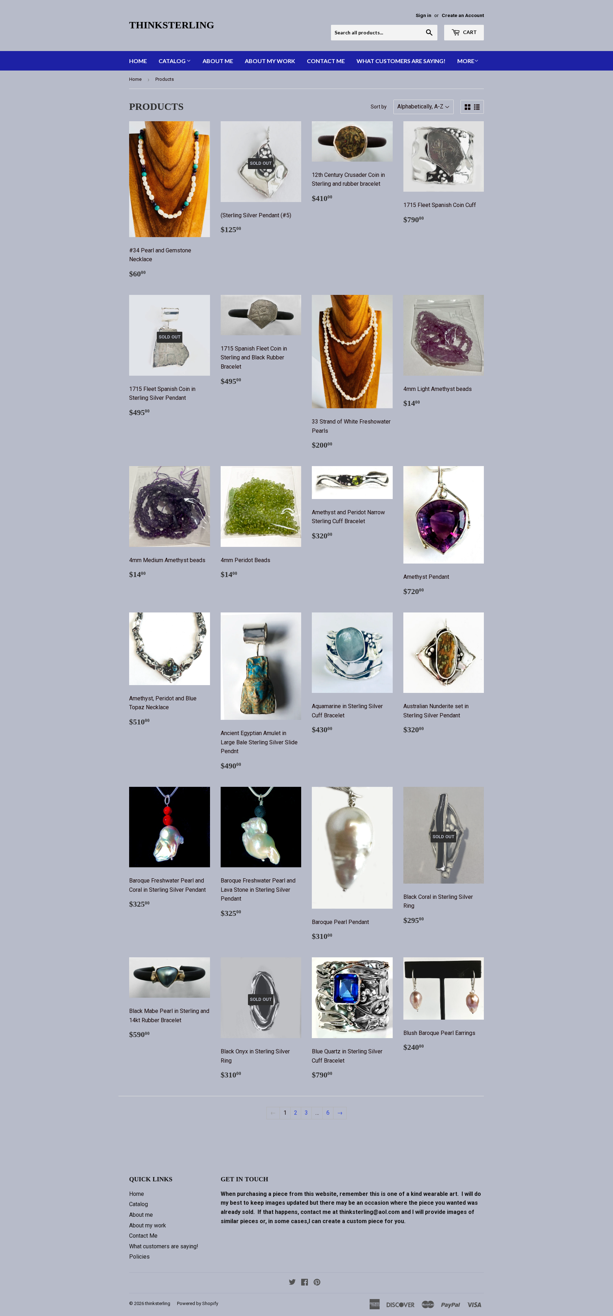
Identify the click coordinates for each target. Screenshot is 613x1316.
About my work (270, 60)
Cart (469, 32)
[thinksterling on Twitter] (292, 1282)
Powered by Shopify (197, 1303)
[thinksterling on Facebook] (304, 1282)
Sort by (379, 107)
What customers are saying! (401, 60)
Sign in (423, 15)
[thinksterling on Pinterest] (317, 1282)
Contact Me (326, 60)
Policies (139, 1256)
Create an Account (463, 15)
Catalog (173, 60)
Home (138, 60)
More (465, 60)
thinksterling (171, 24)
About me (218, 60)
